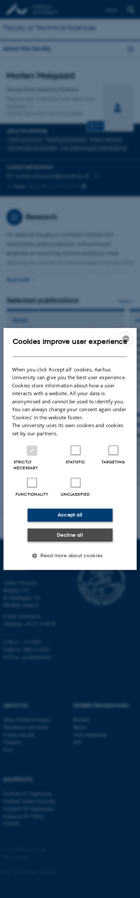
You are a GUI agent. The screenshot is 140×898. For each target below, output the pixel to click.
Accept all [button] (70, 515)
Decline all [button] (70, 535)
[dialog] (70, 449)
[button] (70, 556)
